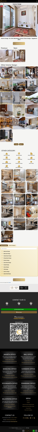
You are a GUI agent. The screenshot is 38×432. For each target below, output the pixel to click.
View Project (19, 43)
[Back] (1, 4)
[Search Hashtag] (3, 4)
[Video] (28, 431)
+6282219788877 (19, 318)
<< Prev (16, 144)
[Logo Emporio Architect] (3, 1)
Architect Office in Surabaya (28, 374)
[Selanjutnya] (36, 431)
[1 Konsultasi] (34, 431)
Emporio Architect (15, 427)
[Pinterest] (30, 418)
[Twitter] (32, 418)
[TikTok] (29, 418)
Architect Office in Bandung (9, 375)
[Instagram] (25, 418)
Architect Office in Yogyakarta (10, 390)
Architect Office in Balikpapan (10, 404)
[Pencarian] (26, 431)
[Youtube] (27, 418)
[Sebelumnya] (23, 431)
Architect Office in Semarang (28, 390)
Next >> (21, 144)
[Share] (31, 431)
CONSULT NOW (19, 279)
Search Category (12, 245)
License (9, 282)
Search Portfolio (4, 245)
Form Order (19, 312)
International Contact (19, 309)
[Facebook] (23, 418)
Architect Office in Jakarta (9, 359)
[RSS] (34, 418)
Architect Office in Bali (28, 360)
